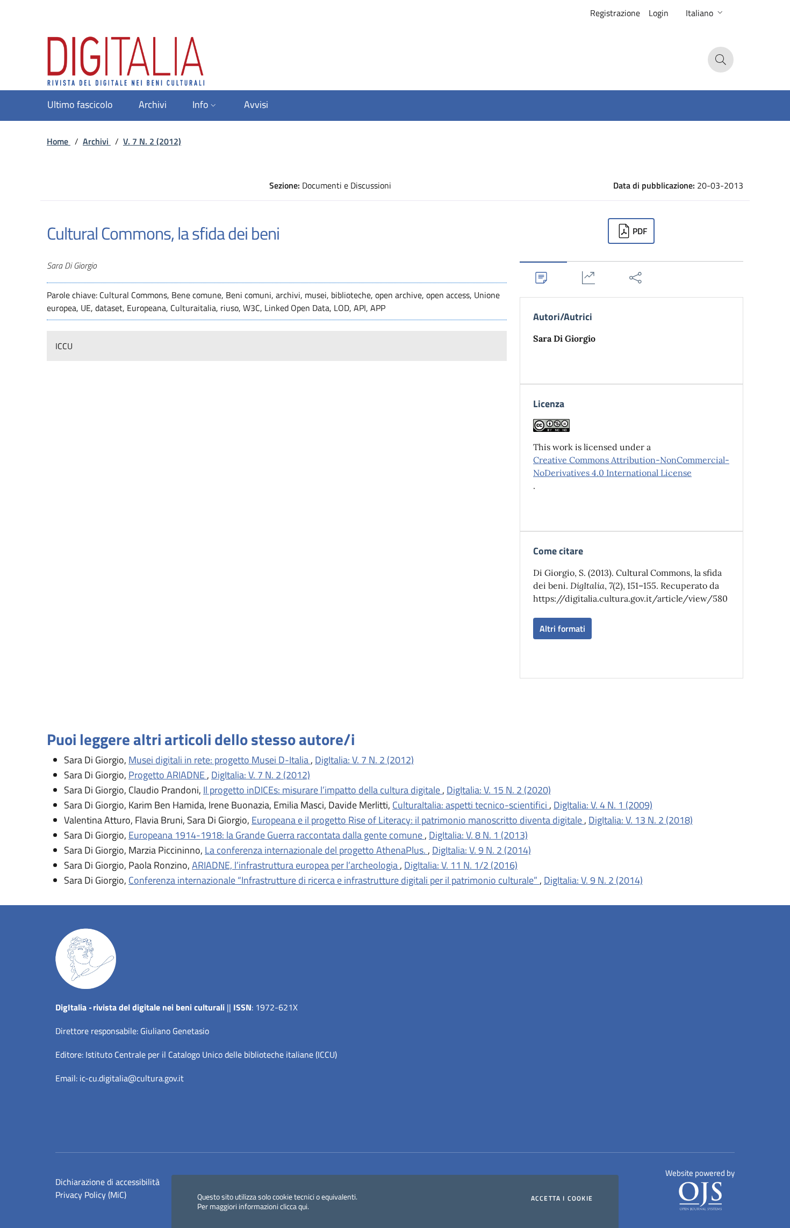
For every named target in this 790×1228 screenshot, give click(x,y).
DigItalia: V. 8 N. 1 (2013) (478, 835)
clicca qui (293, 1206)
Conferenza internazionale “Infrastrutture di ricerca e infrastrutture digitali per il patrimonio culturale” (334, 880)
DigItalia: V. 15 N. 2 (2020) (499, 790)
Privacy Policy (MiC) (90, 1194)
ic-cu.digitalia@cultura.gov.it (132, 1078)
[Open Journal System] (700, 1195)
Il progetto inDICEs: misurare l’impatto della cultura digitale (322, 790)
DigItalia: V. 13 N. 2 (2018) (640, 820)
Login (659, 12)
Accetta (562, 1198)
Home (58, 141)
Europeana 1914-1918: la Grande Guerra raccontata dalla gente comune (276, 835)
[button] (705, 13)
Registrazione (615, 12)
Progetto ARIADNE (167, 775)
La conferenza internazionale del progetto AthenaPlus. (316, 850)
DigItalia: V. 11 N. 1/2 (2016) (461, 865)
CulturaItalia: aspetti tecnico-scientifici (470, 805)
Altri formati (562, 628)
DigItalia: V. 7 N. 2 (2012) (364, 760)
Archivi (97, 141)
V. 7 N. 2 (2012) (152, 141)
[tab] (543, 277)
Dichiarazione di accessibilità (107, 1181)
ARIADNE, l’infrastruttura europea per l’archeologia (296, 865)
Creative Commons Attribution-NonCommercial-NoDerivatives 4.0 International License (631, 466)
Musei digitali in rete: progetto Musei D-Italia (219, 760)
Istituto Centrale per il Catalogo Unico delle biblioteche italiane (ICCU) (211, 1054)
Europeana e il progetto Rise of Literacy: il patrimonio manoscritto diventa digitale (418, 820)
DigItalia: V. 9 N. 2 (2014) (481, 850)
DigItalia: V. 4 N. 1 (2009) (603, 805)
